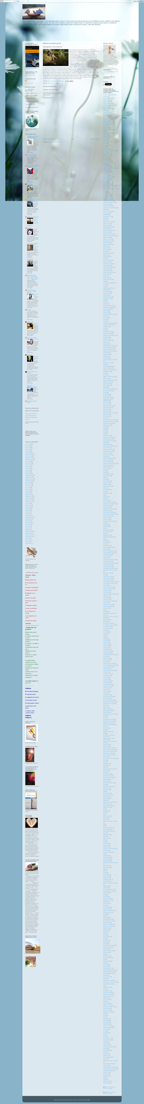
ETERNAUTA (30, 259)
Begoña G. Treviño (107, 239)
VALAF (104, 1052)
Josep (104, 574)
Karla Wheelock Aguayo (108, 613)
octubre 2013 (28, 519)
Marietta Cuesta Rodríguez (109, 768)
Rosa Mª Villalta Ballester (109, 945)
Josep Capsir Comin (107, 576)
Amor (104, 147)
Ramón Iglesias (106, 922)
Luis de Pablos (106, 682)
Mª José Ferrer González (108, 700)
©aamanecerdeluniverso (108, 94)
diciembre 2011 (28, 480)
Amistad (105, 143)
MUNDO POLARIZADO (36, 169)
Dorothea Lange (107, 371)
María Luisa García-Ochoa (109, 751)
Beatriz (104, 219)
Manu (104, 717)
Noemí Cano (106, 843)
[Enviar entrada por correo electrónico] (57, 83)
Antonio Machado (107, 199)
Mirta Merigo (106, 810)
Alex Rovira (105, 117)
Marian (104, 761)
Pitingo (104, 894)
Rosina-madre (106, 955)
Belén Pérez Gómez (107, 240)
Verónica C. (105, 1055)
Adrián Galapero (107, 99)
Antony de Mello (107, 204)
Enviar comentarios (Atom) (55, 142)
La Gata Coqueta (107, 626)
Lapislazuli (105, 638)
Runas (104, 962)
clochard (105, 316)
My (104, 824)
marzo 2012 (28, 485)
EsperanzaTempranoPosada (109, 419)
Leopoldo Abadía (107, 652)
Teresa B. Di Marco (107, 1025)
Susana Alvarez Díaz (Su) (109, 1006)
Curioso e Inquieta (107, 340)
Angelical (105, 182)
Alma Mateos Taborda (108, 129)
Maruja (104, 784)
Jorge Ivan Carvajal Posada (109, 559)
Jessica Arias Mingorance (109, 550)
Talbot (104, 1013)
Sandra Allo (105, 966)
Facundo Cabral (107, 435)
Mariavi (105, 767)
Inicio (72, 139)
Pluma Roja (106, 896)
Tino (104, 1034)
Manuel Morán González (108, 719)
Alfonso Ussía (106, 120)
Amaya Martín (106, 136)
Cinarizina (105, 303)
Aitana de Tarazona (107, 108)
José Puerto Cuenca (107, 566)
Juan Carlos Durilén (107, 578)
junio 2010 (27, 449)
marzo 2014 (28, 524)
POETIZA (105, 901)
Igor (104, 528)
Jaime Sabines (106, 545)
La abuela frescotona (108, 623)
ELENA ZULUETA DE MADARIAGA (108, 400)
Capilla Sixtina (106, 256)
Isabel (104, 533)
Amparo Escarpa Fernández (109, 150)
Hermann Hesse (107, 510)
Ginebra (105, 487)
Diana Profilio (30, 322)
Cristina (105, 330)
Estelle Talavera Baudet (108, 423)
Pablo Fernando (107, 859)
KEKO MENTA (106, 619)
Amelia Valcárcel (107, 141)
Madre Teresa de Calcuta (109, 703)
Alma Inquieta (106, 127)
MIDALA (105, 800)
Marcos (105, 726)
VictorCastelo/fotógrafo (108, 1070)
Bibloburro (105, 246)
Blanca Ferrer (106, 247)
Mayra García (106, 789)
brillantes (105, 251)
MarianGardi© (106, 763)
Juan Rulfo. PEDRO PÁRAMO (110, 594)
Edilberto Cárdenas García (109, 376)
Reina (104, 933)
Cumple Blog (106, 337)
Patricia (105, 872)
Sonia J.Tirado (106, 999)
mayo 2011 (27, 468)
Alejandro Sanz (106, 115)
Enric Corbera (106, 416)
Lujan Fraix (105, 689)
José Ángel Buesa (107, 561)
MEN (104, 791)
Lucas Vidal (106, 677)
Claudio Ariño (106, 312)
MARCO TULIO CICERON (109, 724)
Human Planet (106, 517)
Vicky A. (105, 1059)
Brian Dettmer (106, 249)
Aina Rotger (106, 106)
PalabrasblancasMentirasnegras (110, 862)
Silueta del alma (107, 987)
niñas (104, 839)
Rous (104, 959)
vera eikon (105, 1053)
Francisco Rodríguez (108, 465)
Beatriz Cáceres (106, 223)
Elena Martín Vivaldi (107, 397)
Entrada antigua (95, 139)
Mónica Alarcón (106, 816)
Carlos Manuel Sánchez (108, 272)
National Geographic (108, 827)
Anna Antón (105, 187)
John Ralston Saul (107, 554)
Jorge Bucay (106, 557)
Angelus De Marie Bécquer (109, 185)
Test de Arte (105, 1029)
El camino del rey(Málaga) (109, 388)
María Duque (106, 746)
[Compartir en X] (69, 81)
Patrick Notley (106, 874)
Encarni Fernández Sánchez (109, 412)
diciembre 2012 (28, 501)
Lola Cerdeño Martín (108, 666)
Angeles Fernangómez (108, 176)
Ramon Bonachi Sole (108, 920)
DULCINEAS (30, 200)
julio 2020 (27, 541)
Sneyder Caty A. (106, 990)
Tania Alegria (106, 1018)
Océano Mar (106, 850)
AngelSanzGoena (107, 183)
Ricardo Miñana (106, 936)
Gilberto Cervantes (107, 486)
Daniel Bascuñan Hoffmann (109, 345)
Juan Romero (106, 592)
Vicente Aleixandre (107, 1057)
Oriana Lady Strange (108, 852)
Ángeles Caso (106, 175)
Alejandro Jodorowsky (108, 113)
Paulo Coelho (106, 876)
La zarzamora (106, 631)
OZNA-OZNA (106, 855)
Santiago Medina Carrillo (109, 971)
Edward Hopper (106, 383)
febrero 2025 (28, 543)
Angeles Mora (106, 180)
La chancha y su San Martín (109, 624)
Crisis (104, 328)
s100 (28, 374)
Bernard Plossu (106, 242)
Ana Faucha (106, 159)
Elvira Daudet (106, 409)
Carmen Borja (106, 277)
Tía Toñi (105, 1031)
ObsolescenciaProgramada (109, 848)
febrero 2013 (28, 505)
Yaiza (104, 1077)
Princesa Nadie (106, 908)
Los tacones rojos (107, 673)
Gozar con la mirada (32, 337)
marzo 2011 (28, 464)
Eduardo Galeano (107, 381)
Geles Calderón (106, 481)
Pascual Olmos (106, 867)
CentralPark (106, 289)
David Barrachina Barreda (109, 351)
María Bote (105, 736)
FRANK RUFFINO (107, 467)
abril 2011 (27, 466)
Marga (104, 729)
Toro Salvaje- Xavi (107, 1038)
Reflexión (105, 931)
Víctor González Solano (108, 1063)
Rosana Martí (106, 948)
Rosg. (104, 954)
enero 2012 (28, 482)
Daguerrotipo (106, 344)
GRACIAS (105, 496)
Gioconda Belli (106, 489)
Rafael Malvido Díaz (107, 919)
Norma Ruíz (106, 846)
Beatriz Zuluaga (106, 237)
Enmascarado (106, 414)
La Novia (105, 630)
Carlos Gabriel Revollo (108, 267)
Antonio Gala (106, 197)
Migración (36, 386)
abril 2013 (27, 508)
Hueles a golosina (107, 515)
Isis (104, 538)
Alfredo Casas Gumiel (108, 122)
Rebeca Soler (106, 927)
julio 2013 (27, 513)
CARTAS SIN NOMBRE (108, 282)
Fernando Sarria (107, 453)
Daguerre (105, 342)
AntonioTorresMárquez (108, 200)
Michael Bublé (106, 798)
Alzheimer (105, 134)
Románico (105, 941)
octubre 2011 (28, 477)
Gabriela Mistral (106, 475)
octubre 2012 (28, 498)
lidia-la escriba (106, 659)
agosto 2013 (28, 515)
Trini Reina (29, 354)
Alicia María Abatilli (107, 124)
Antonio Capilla (106, 195)
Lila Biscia (105, 661)
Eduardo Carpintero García (109, 380)
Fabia (104, 433)
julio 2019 (27, 538)
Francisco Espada (107, 461)
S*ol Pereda (106, 964)
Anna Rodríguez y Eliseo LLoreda (111, 189)
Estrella (105, 428)
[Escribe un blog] (67, 81)
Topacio (105, 1036)
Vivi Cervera (106, 1074)
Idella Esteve (106, 526)
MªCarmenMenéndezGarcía (109, 701)
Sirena (104, 989)
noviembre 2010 (29, 457)
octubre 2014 (28, 533)
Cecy (104, 286)
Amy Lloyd (105, 152)
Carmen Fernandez (107, 279)
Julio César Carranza (108, 604)
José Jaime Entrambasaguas (109, 563)
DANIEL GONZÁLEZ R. (108, 349)
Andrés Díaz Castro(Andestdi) (110, 168)
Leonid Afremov (106, 649)
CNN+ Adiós (106, 317)
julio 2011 (27, 471)
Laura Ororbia (106, 645)
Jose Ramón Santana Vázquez (110, 570)
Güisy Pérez (106, 500)
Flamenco (105, 456)
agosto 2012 (28, 494)
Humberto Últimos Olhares (109, 521)
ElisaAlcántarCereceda (108, 405)
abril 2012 (27, 487)
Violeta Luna (106, 1072)
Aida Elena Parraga (107, 103)
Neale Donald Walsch (108, 831)
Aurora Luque (106, 213)
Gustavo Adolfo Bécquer (108, 501)
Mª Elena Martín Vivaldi (108, 696)
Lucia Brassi (106, 679)
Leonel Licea (106, 647)
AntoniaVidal (106, 193)
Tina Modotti (106, 1032)
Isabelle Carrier (106, 535)
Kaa (104, 609)
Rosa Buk (105, 943)
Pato (104, 870)
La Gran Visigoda (107, 628)
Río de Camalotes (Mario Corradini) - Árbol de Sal (36, 221)
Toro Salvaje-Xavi (107, 1039)
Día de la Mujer (106, 354)
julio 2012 (27, 492)
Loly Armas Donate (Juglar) (109, 670)
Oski (104, 853)
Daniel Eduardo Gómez (108, 347)
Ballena (105, 218)
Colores (105, 319)
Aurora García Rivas (107, 211)
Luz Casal (105, 693)
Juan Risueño (106, 590)
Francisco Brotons (107, 460)
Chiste (104, 300)
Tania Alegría (106, 1020)
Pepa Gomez (106, 886)
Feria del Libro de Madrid (35, 140)
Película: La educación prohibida (110, 883)
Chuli (104, 302)
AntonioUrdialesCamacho (109, 202)
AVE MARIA (106, 214)
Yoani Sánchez (106, 1081)
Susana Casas (106, 1008)
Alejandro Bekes (107, 112)
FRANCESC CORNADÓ (108, 458)
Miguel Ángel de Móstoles (109, 802)
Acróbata (105, 96)
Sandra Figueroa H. (107, 968)
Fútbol (104, 470)
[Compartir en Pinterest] (72, 81)
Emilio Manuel (106, 411)
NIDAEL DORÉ (106, 834)
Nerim (104, 832)
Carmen (105, 275)
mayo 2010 (27, 447)
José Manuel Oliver (107, 564)
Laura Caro (105, 642)
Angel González (106, 171)
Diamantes (105, 356)
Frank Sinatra (106, 468)
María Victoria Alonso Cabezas (110, 758)
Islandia (105, 540)
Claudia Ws (105, 310)
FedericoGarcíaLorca (108, 439)
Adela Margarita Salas (108, 98)
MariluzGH (105, 770)
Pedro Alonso (106, 877)
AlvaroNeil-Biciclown (108, 133)
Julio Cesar (105, 602)
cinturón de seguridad (108, 305)
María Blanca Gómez (108, 735)
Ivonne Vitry (106, 542)
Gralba (104, 498)
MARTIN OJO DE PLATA (108, 782)
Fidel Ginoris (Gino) (107, 454)
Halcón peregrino (107, 505)
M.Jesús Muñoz (106, 694)
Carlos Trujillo (106, 274)
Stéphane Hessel (107, 1004)
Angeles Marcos (107, 178)
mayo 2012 (27, 489)
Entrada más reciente (49, 139)
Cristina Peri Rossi (107, 333)
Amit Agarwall (106, 145)
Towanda (105, 1041)
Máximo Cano (106, 788)
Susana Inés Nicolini (108, 1011)
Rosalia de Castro (107, 947)
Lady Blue (105, 633)
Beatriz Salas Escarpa (55, 81)
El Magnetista (106, 394)
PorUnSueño (106, 903)
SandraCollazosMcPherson (109, 969)
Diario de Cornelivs (107, 362)
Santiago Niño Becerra (108, 973)
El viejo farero (106, 395)
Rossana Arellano (107, 957)
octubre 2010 (28, 456)
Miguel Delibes (106, 803)
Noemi (104, 841)
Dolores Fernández (107, 368)
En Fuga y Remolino (31, 154)
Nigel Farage (106, 838)
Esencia (105, 418)
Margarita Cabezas (107, 731)
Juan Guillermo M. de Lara (109, 583)
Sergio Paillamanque (108, 983)
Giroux (104, 491)
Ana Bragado (106, 155)
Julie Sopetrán (106, 599)
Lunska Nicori (106, 691)
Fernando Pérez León (108, 451)
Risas (104, 938)
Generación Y (106, 482)
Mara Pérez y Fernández (108, 721)
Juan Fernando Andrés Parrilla (110, 581)
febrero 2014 (28, 522)
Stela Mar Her (106, 1003)
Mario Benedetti (106, 774)
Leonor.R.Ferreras (107, 651)
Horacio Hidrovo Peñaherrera (110, 514)
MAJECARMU (106, 712)
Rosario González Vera (108, 950)
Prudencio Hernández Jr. (108, 910)
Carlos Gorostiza (107, 270)
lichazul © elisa (106, 658)
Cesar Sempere (106, 291)
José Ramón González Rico (109, 568)
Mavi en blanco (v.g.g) (108, 786)
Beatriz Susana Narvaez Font (109, 235)
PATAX (104, 869)
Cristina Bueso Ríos (107, 331)
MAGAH (105, 705)
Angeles (105, 173)
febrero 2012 (28, 484)
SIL (104, 985)
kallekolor (105, 611)
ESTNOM (105, 426)
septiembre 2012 (29, 496)
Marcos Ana (106, 728)
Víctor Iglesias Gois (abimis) (109, 1067)
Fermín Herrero (106, 447)
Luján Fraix (29, 184)
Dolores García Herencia (108, 369)
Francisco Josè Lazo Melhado (110, 463)
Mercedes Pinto (106, 793)
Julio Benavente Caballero (109, 601)
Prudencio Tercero (107, 912)
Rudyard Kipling (107, 961)
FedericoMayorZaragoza (108, 440)
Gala (104, 477)
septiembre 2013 (29, 517)
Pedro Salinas (106, 881)
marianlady (105, 765)
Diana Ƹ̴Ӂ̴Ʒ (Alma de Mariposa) (110, 359)
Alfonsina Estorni (107, 119)
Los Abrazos (106, 672)
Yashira (105, 1079)
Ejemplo (105, 387)
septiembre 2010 (29, 454)
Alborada (105, 110)
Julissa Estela (106, 608)
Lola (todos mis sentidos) (109, 663)
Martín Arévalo (106, 779)
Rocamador (106, 940)
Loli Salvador (106, 668)
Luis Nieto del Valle (107, 686)
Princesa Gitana (106, 906)
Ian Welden (105, 524)
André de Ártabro (107, 166)
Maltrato (105, 715)
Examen (105, 432)
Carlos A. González (107, 260)
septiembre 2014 (29, 531)
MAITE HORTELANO (108, 710)
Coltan (104, 321)
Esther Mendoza (107, 425)
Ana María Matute (107, 161)
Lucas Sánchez (106, 675)
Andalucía (105, 164)
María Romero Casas (108, 753)
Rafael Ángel (106, 917)
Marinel (105, 772)
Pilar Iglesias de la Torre (108, 891)
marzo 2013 (28, 506)
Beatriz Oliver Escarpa (108, 230)
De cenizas (29, 385)
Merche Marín (106, 796)
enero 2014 (28, 520)
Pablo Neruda (106, 860)
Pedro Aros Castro (107, 879)
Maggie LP (105, 707)
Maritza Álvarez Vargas (108, 777)
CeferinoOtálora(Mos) (108, 288)
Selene (104, 978)
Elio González (106, 402)
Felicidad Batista (107, 444)
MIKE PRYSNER (107, 807)
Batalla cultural (30, 156)
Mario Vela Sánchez (107, 775)
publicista (105, 914)
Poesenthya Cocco (107, 900)
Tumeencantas (106, 1045)
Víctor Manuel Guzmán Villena (110, 1069)
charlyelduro (106, 295)
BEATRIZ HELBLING (108, 226)
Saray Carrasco (106, 976)
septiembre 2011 (29, 475)
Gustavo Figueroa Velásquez (109, 503)
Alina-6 (104, 126)
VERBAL (29, 309)
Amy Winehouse (107, 154)
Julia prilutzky (106, 597)
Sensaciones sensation (108, 980)
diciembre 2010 (28, 459)
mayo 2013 (27, 510)
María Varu (105, 756)
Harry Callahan (106, 507)
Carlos (104, 258)
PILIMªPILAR (106, 892)
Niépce (104, 836)
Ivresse (104, 543)
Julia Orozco (106, 595)
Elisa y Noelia (106, 404)
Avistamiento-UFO (107, 216)
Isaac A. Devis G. (107, 531)
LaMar (104, 637)
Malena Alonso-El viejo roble (109, 714)
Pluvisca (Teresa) (107, 898)
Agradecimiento (106, 101)
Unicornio (105, 1048)
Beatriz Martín (106, 228)
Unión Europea (106, 1050)
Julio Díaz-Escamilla (107, 606)
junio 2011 (27, 470)
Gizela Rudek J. (106, 493)
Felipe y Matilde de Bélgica (109, 446)
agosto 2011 (28, 473)
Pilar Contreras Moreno (108, 889)
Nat (104, 826)
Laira (104, 635)
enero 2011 (27, 461)
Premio (104, 905)
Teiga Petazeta (106, 1024)
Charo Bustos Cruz (107, 296)
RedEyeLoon (106, 929)
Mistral (104, 812)
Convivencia (106, 326)
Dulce (104, 373)
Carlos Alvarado (106, 261)
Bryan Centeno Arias (108, 253)
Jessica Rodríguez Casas (109, 552)
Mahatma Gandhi (107, 708)
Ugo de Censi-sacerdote (108, 1046)
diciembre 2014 (28, 536)
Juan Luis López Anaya (108, 587)
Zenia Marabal (106, 1082)
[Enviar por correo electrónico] (66, 81)
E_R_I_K (105, 374)
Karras (104, 615)
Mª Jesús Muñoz (107, 698)
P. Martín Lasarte (107, 857)
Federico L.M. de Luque (108, 437)
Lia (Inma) (105, 656)
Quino (104, 915)
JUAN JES (105, 585)
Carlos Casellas (106, 265)
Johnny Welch (106, 556)
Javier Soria (106, 549)
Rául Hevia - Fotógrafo (108, 926)
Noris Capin (106, 845)
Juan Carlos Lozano (107, 580)
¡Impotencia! (36, 339)
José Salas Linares (107, 573)
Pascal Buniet (106, 865)
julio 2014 (27, 529)
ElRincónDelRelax (107, 407)
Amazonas (105, 138)
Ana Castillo (106, 157)
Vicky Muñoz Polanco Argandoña (110, 1060)
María (104, 733)
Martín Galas (106, 781)
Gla (104, 495)
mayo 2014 (27, 526)
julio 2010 (27, 450)
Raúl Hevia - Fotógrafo (108, 924)
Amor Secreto (106, 148)
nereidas (29, 228)
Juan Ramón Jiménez (108, 588)
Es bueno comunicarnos (33, 217)
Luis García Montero (107, 684)
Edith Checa (106, 378)
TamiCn (105, 1015)
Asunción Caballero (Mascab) (110, 207)
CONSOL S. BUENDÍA (108, 324)
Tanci (104, 1017)
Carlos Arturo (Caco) (107, 263)
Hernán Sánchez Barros (108, 512)
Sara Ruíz (105, 975)
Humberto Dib (106, 519)
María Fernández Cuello (108, 747)
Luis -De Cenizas (107, 680)
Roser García (106, 952)
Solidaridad (105, 997)
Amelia (104, 140)
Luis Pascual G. (106, 687)
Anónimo (105, 191)
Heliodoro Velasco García (109, 509)
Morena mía (106, 817)
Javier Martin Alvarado (108, 547)
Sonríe (104, 1001)
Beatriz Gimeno (106, 225)
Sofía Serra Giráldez (107, 992)
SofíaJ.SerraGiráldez (108, 994)
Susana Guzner (106, 1010)
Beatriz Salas (51, 83)
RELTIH (105, 934)
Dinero (104, 364)
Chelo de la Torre (107, 298)
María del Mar (106, 744)
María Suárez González (108, 754)
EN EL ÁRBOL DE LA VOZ (36, 246)
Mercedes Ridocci (107, 795)
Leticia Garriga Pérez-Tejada (109, 654)
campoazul (105, 254)
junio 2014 (27, 527)
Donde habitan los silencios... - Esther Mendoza (31, 291)
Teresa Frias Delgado (108, 1027)
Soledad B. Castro (107, 996)
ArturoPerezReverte (107, 205)
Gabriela (105, 472)
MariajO (105, 760)
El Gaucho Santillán (107, 390)
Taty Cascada (106, 1022)
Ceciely (105, 284)
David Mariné (106, 352)
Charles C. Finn (106, 293)
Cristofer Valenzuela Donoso (109, 335)
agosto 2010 (28, 452)
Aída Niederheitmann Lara (109, 105)
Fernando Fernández (108, 449)
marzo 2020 (28, 540)
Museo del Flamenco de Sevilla (110, 821)
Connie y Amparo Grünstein (109, 323)
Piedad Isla (105, 887)
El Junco (105, 392)
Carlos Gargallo (106, 268)
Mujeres (105, 819)
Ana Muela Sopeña (107, 162)
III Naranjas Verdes (107, 529)
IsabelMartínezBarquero (108, 536)
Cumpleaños (106, 338)
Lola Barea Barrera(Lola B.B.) (110, 665)
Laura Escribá (106, 644)
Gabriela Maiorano (107, 474)
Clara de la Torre (107, 309)
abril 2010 (27, 445)
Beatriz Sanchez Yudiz (108, 221)
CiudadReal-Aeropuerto (108, 307)
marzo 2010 (28, 443)
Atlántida (105, 209)
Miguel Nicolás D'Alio (108, 805)
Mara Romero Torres (108, 722)
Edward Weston (106, 385)
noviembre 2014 (29, 534)
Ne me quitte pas (107, 829)
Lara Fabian (106, 640)
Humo (104, 522)
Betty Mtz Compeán (107, 244)
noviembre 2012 (29, 499)
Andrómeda (106, 169)
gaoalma (105, 479)
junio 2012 (27, 491)
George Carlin (106, 484)
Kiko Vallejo (106, 621)
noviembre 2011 (29, 478)
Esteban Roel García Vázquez (110, 421)
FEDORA (105, 442)
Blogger (88, 1099)
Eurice (104, 430)
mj (103, 814)
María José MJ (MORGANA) (109, 749)
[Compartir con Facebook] (71, 81)
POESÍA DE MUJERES (32, 243)
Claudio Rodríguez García (109, 314)
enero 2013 (28, 503)
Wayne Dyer (106, 1075)
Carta (104, 281)
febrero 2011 (28, 463)
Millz (104, 809)
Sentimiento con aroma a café (110, 982)
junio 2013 (27, 512)
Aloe (104, 131)
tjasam (74, 1099)
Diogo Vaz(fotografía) (108, 366)
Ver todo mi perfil (29, 83)
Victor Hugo (106, 1065)
